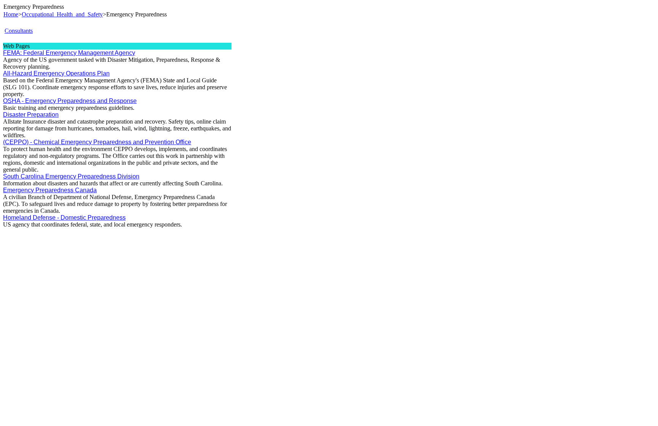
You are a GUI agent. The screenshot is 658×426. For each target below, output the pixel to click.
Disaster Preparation (31, 114)
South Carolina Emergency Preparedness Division (71, 176)
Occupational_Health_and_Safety (62, 14)
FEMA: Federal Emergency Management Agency (69, 53)
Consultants (19, 30)
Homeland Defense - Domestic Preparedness (64, 217)
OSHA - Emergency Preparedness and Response (70, 101)
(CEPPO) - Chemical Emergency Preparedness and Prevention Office (97, 142)
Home (10, 14)
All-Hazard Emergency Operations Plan (56, 73)
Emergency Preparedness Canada (50, 190)
